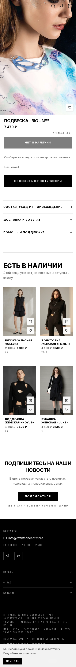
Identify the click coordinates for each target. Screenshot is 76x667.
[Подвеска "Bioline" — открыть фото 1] (38, 57)
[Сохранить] (69, 107)
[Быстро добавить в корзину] (30, 321)
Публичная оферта (15, 639)
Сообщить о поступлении (38, 181)
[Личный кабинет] (61, 6)
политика (29, 653)
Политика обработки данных (47, 505)
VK (18, 555)
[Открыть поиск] (53, 6)
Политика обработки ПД (48, 639)
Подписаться (38, 496)
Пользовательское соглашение (24, 643)
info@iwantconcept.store (25, 538)
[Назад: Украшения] (6, 6)
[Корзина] (70, 6)
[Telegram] (7, 556)
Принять (12, 661)
